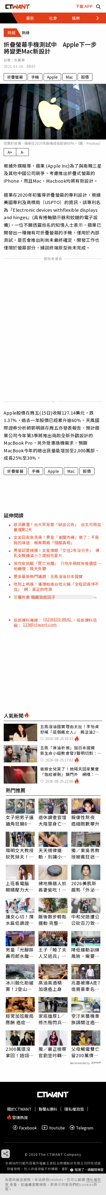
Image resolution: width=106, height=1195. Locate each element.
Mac (69, 77)
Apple (52, 77)
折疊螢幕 (15, 77)
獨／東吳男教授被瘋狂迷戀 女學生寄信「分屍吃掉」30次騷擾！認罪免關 (85, 853)
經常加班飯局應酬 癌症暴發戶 (20, 1019)
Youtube (57, 1127)
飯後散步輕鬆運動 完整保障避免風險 (52, 919)
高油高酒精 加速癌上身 (50, 985)
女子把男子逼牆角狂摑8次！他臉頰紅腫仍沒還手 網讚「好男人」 (20, 820)
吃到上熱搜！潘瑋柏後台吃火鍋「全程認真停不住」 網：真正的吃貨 (56, 586)
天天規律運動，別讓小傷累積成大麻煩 (52, 853)
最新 (30, 18)
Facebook (28, 1127)
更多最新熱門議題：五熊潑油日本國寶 (48, 576)
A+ (10, 152)
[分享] (5, 1153)
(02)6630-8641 (57, 619)
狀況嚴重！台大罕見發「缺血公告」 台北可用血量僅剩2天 (57, 526)
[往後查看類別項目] (94, 18)
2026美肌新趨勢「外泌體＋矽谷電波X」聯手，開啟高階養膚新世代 (85, 886)
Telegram (84, 1127)
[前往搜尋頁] (98, 6)
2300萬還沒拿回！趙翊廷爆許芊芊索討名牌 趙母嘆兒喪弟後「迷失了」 (20, 1052)
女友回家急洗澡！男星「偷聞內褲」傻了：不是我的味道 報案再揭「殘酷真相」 (56, 539)
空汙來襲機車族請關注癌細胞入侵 (85, 1019)
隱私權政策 (74, 1109)
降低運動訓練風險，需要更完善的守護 (85, 952)
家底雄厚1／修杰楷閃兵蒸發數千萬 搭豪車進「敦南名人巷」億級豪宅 (52, 1019)
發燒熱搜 (19, 1117)
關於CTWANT (19, 1109)
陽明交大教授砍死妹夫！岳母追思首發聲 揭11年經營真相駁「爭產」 (20, 853)
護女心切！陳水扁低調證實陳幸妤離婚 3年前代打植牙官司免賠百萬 (20, 919)
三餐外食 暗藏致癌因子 (34, 597)
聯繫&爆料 (48, 1109)
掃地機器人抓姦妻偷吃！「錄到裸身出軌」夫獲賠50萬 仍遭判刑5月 (53, 886)
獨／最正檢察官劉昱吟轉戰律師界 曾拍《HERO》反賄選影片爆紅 (52, 1052)
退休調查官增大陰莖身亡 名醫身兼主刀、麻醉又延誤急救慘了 (52, 820)
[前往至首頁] (17, 6)
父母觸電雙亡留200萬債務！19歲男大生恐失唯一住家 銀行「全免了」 (85, 1052)
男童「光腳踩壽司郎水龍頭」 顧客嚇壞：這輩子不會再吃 (20, 952)
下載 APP (84, 6)
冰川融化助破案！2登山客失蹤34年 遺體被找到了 (20, 985)
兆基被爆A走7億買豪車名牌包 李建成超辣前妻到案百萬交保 (85, 985)
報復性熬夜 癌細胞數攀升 (85, 820)
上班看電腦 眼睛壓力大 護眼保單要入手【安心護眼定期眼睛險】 (20, 886)
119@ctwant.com (40, 624)
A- (22, 152)
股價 (85, 77)
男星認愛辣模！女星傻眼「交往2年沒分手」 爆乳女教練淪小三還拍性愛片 (56, 552)
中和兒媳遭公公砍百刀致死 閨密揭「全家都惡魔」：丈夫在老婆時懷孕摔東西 (85, 919)
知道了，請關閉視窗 (89, 1169)
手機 (35, 77)
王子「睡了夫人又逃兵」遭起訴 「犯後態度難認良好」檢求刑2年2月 (52, 952)
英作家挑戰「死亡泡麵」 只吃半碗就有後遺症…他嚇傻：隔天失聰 (57, 565)
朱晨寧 (19, 59)
